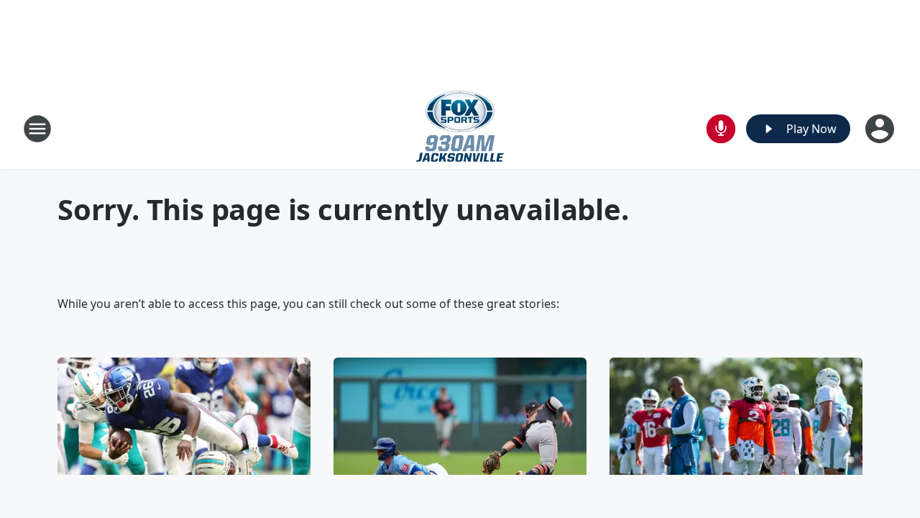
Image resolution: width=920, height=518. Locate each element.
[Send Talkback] (721, 128)
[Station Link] (460, 128)
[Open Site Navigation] (37, 128)
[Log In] (881, 128)
